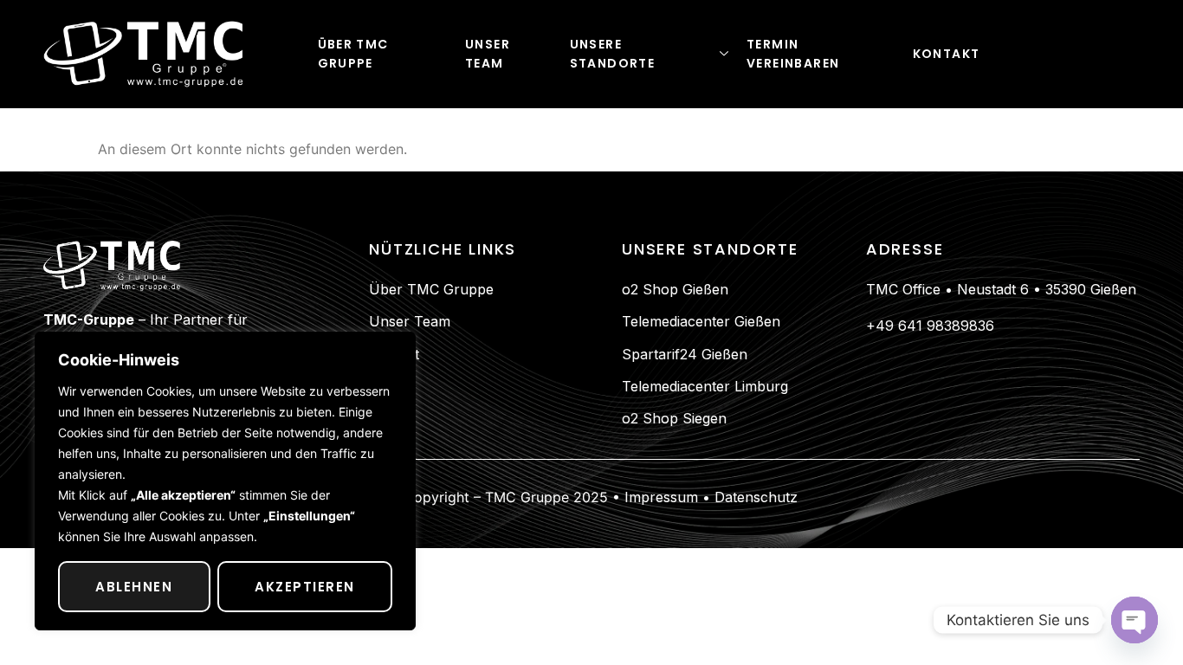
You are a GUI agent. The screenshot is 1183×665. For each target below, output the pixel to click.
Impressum (659, 497)
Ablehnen (133, 587)
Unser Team (487, 54)
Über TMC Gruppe (353, 54)
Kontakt (946, 53)
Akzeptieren (305, 587)
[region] (225, 481)
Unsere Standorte (613, 54)
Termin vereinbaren (793, 54)
